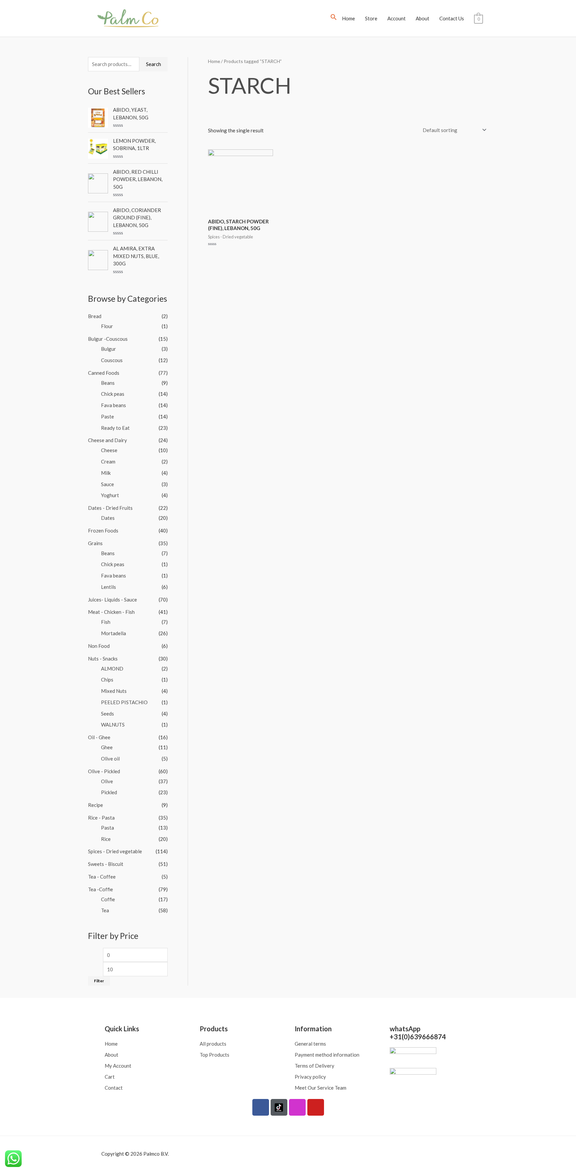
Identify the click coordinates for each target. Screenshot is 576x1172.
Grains (95, 543)
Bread (94, 316)
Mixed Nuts (114, 691)
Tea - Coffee (102, 877)
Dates (108, 518)
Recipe (95, 805)
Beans (108, 383)
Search (153, 64)
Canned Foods (103, 373)
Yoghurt (110, 495)
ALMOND (112, 669)
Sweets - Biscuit (105, 864)
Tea (105, 910)
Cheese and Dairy (107, 440)
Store (371, 18)
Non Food (99, 646)
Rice (106, 839)
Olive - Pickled (104, 771)
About (422, 18)
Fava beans (113, 405)
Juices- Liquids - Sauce (112, 600)
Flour (107, 326)
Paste (107, 416)
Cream (108, 461)
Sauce (107, 484)
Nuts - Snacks (103, 659)
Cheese (109, 450)
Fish (105, 622)
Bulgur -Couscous (108, 339)
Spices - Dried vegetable (115, 851)
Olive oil (110, 759)
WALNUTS (113, 725)
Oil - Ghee (99, 737)
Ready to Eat (115, 428)
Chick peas (112, 394)
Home (348, 18)
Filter (99, 980)
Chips (107, 680)
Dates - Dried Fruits (110, 508)
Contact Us (451, 18)
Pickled (109, 792)
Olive (107, 781)
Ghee (107, 747)
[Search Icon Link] (333, 18)
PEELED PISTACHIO (124, 702)
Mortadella (113, 633)
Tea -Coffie (100, 889)
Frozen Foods (103, 530)
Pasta (107, 828)
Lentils (108, 587)
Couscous (112, 360)
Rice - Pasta (101, 818)
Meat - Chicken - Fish (111, 612)
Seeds (107, 714)
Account (396, 18)
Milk (106, 473)
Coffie (108, 899)
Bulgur (108, 349)
